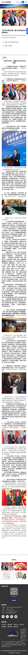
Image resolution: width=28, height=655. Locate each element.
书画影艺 (4, 626)
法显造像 (10, 45)
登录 (18, 2)
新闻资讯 (10, 624)
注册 (21, 2)
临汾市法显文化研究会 (6, 650)
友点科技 (18, 653)
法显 (14, 63)
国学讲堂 (10, 626)
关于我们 (4, 624)
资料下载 (15, 626)
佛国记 (16, 75)
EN (23, 2)
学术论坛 (21, 624)
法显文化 (15, 624)
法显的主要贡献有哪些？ (13, 42)
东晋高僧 (14, 313)
